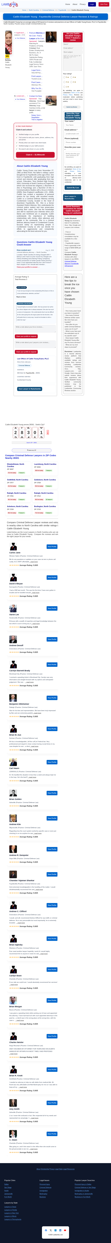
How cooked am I (24, 250)
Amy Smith (14, 1109)
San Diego (7, 1187)
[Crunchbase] (55, 1230)
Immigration (44, 1190)
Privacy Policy (67, 95)
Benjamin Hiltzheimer (19, 704)
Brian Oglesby (16, 945)
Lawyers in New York (11, 1213)
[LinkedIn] (60, 1230)
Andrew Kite (15, 824)
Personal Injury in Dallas (83, 1184)
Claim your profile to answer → (28, 267)
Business (43, 1197)
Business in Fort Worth (82, 1197)
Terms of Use (75, 92)
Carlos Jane (14, 553)
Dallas (6, 1184)
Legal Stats (59, 1169)
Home (67, 4)
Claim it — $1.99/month (35, 155)
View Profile (52, 546)
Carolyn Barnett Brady (19, 671)
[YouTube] (65, 1230)
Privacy (83, 4)
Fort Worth (8, 1197)
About (75, 4)
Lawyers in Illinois (10, 1216)
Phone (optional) (71, 138)
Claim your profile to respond (26, 336)
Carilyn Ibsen (15, 976)
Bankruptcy (43, 1194)
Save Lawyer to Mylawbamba (30, 389)
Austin (6, 1190)
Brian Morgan (15, 1006)
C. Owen (13, 1140)
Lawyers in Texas (10, 1207)
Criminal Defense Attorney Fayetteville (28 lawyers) (72, 263)
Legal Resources (69, 1169)
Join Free (104, 4)
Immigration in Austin (82, 1190)
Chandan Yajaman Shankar (21, 880)
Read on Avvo (21, 297)
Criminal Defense (48, 10)
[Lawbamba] (10, 4)
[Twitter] (51, 1230)
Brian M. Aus (15, 735)
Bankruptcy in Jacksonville (84, 1194)
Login (92, 4)
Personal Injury (45, 1184)
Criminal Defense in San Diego (85, 1187)
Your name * (70, 121)
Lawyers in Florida (10, 1210)
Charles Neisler (16, 1042)
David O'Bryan (16, 584)
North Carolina (34, 10)
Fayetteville (62, 10)
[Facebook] (46, 1230)
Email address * (71, 130)
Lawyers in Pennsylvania (12, 1219)
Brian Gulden (15, 799)
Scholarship (45, 1169)
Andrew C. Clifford (17, 911)
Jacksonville (8, 1194)
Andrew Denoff (16, 645)
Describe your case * (73, 148)
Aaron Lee (14, 614)
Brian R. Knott (15, 1076)
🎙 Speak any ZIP (31, 450)
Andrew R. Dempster (19, 855)
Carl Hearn (14, 768)
